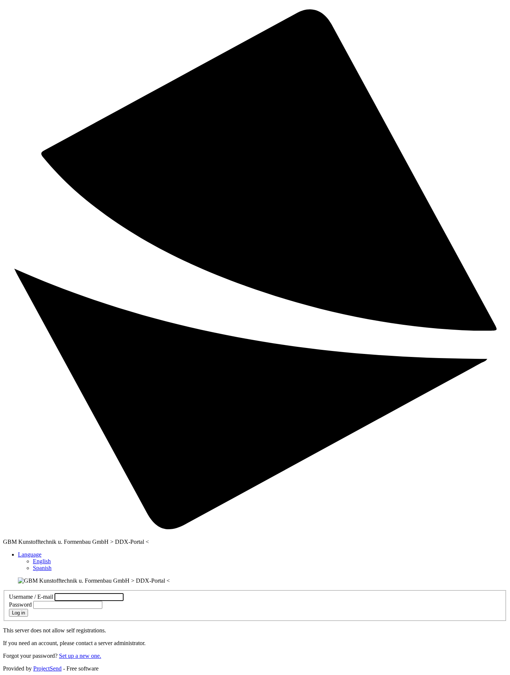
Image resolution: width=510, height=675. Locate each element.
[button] (29, 554)
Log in (18, 613)
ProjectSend (47, 668)
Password (20, 604)
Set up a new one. (80, 656)
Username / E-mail (31, 597)
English (42, 561)
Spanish (42, 568)
